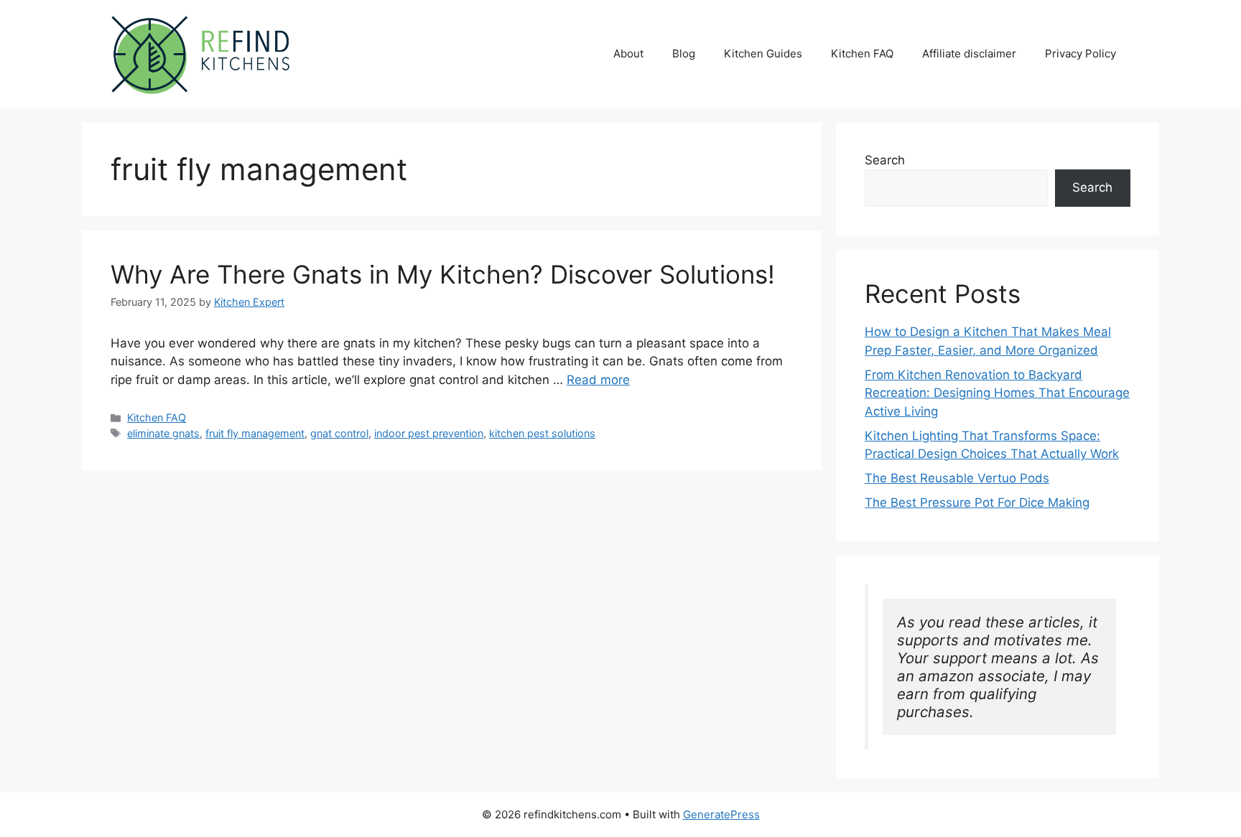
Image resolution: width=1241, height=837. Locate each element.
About (628, 53)
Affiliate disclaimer (969, 53)
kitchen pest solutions (542, 433)
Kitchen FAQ (862, 53)
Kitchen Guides (763, 53)
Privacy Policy (1080, 53)
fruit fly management (255, 433)
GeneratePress (721, 814)
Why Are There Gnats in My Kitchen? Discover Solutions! (443, 274)
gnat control (339, 433)
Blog (683, 53)
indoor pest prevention (428, 433)
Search (885, 160)
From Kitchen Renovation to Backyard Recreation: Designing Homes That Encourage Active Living (997, 393)
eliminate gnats (163, 433)
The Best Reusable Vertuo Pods (957, 478)
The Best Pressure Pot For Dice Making (977, 502)
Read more (598, 380)
